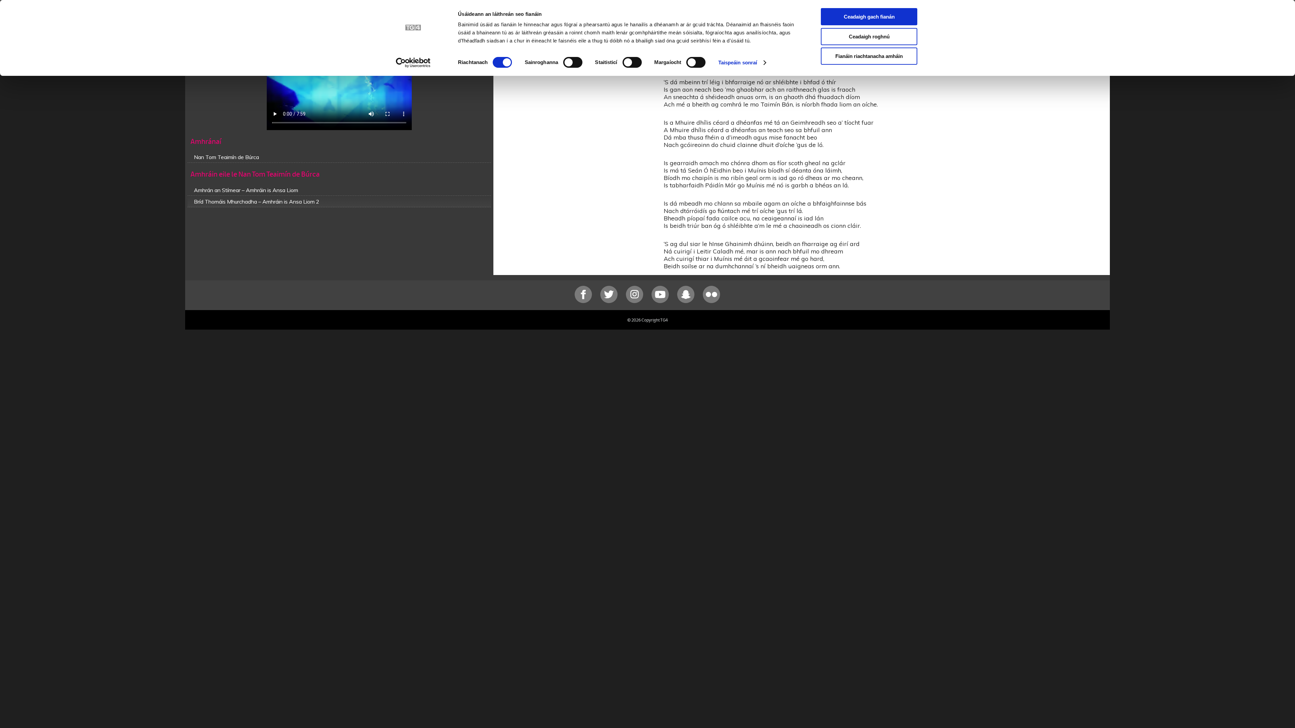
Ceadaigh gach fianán (869, 17)
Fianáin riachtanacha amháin (869, 56)
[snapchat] (686, 301)
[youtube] (661, 301)
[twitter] (609, 301)
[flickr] (711, 301)
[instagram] (635, 301)
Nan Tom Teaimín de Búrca (226, 157)
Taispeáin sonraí (737, 62)
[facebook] (584, 301)
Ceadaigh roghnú (869, 36)
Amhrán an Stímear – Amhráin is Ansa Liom (246, 190)
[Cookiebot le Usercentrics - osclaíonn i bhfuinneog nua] (413, 63)
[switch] (572, 62)
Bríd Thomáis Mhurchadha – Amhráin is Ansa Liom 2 (256, 201)
